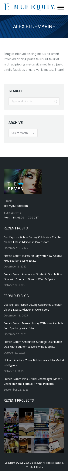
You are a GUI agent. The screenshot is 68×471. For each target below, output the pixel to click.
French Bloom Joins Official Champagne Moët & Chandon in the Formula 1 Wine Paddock (33, 381)
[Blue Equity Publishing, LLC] (41, 430)
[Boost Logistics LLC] (56, 430)
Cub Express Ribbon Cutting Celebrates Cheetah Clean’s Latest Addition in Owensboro (33, 239)
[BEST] (11, 430)
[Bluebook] (26, 430)
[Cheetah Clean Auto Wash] (41, 445)
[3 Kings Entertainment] (11, 415)
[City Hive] (56, 445)
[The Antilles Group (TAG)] (41, 415)
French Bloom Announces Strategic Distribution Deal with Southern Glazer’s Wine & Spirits (33, 276)
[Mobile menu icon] (60, 7)
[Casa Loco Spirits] (26, 445)
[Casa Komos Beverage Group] (11, 445)
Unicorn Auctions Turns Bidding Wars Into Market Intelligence (34, 362)
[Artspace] (56, 415)
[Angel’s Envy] (26, 415)
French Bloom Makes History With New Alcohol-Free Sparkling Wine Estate (33, 258)
